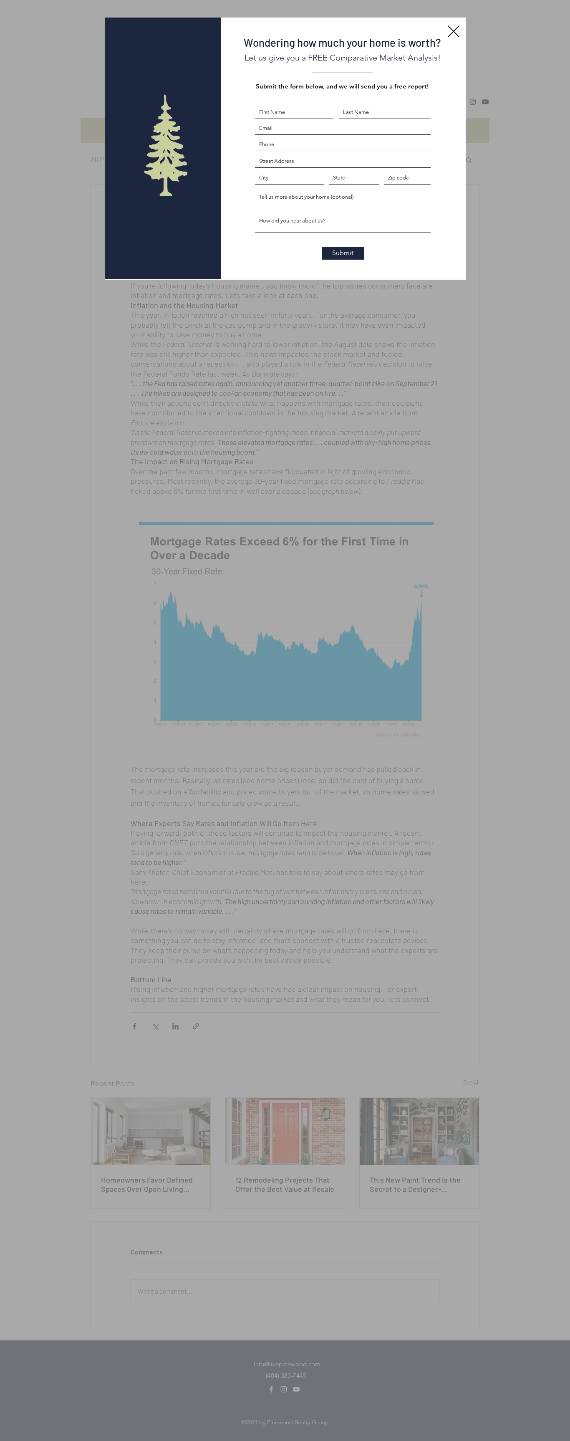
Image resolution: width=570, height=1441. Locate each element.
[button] (453, 31)
